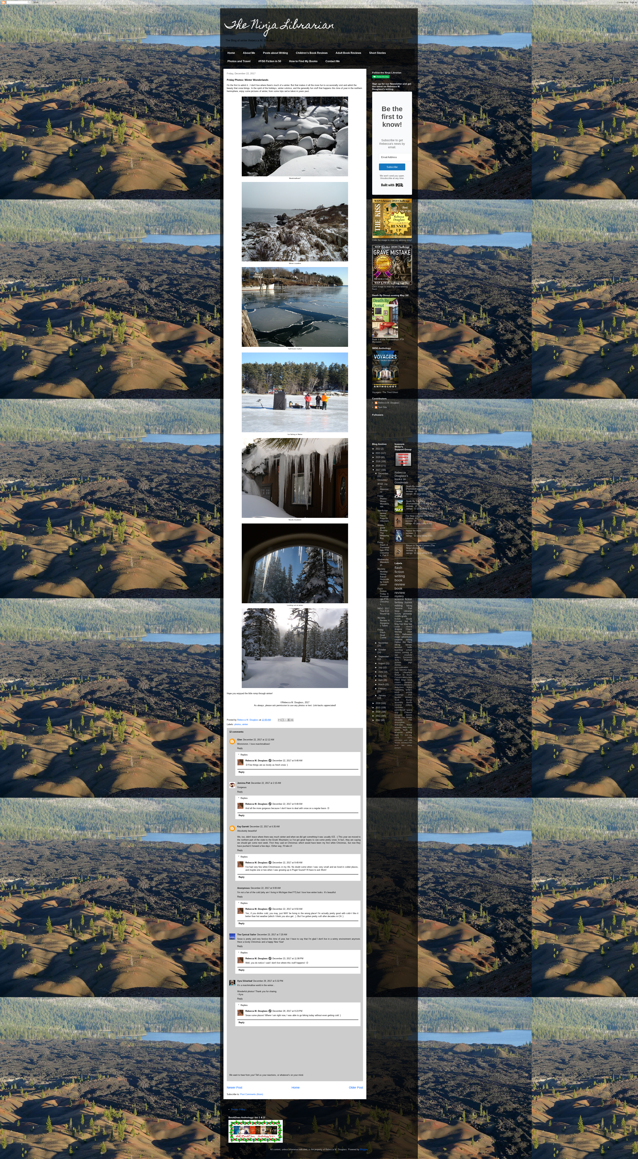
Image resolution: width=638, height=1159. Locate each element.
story (404, 727)
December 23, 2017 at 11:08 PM (287, 958)
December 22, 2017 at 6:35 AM (265, 826)
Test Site (382, 407)
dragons (398, 629)
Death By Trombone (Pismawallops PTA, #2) (417, 502)
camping (408, 682)
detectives (399, 687)
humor (408, 602)
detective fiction (403, 725)
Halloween (407, 634)
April (380, 680)
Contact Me (332, 61)
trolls (409, 647)
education (398, 740)
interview (399, 707)
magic (397, 637)
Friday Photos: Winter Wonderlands (383, 501)
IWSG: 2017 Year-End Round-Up (383, 611)
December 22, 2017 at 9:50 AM (287, 909)
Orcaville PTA (403, 720)
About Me (249, 53)
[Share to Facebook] (289, 720)
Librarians (407, 672)
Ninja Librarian (403, 611)
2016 (378, 703)
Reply (240, 748)
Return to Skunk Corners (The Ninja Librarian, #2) (420, 546)
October (382, 649)
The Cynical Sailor (246, 934)
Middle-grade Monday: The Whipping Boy (383, 531)
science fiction (403, 599)
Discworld (407, 657)
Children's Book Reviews (312, 53)
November (383, 643)
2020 (378, 457)
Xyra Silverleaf (244, 981)
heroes (409, 644)
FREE (397, 680)
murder (398, 665)
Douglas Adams (403, 715)
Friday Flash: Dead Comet (381, 634)
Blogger (363, 1149)
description (400, 722)
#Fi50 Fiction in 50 (269, 61)
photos (237, 724)
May (380, 676)
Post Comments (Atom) (251, 1094)
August (382, 663)
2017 (378, 470)
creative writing (403, 639)
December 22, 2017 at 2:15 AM (266, 783)
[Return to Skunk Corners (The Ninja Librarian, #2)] (400, 550)
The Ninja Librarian (280, 26)
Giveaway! (382, 480)
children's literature (403, 685)
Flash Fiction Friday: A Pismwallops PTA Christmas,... (383, 596)
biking (397, 644)
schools (398, 727)
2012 (378, 720)
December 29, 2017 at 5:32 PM (268, 981)
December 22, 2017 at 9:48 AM (287, 760)
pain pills (408, 740)
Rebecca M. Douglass (256, 760)
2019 (378, 461)
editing (399, 605)
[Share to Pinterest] (292, 720)
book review (400, 582)
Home (231, 53)
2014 (378, 711)
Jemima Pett (243, 783)
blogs (403, 680)
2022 (378, 449)
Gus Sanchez (401, 670)
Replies (244, 754)
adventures (406, 637)
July (380, 667)
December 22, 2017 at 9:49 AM (287, 862)
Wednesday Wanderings (383, 562)
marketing (399, 690)
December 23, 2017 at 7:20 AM (272, 934)
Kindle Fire (400, 717)
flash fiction (399, 570)
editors (409, 705)
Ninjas (409, 717)
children (398, 705)
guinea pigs (403, 662)
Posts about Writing (275, 53)
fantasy (399, 602)
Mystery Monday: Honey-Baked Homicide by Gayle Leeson (383, 577)
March (381, 684)
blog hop (408, 624)
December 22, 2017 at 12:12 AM (258, 739)
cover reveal (403, 626)
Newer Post (234, 1087)
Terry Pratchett (403, 660)
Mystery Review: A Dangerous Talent (383, 622)
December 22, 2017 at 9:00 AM (266, 888)
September (383, 656)
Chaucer (408, 712)
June (381, 672)
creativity (408, 655)
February (382, 688)
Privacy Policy (238, 1109)
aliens (405, 677)
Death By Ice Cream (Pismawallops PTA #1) (417, 487)
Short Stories (377, 53)
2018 (378, 465)
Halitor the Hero (413, 530)
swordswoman (406, 743)
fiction (409, 687)
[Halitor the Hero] (400, 535)
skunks (397, 743)
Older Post (356, 1087)
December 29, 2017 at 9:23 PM (287, 1011)
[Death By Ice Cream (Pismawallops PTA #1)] (400, 491)
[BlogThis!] (282, 720)
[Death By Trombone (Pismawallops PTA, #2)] (400, 506)
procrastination (401, 667)
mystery (399, 596)
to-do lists (399, 745)
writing (400, 576)
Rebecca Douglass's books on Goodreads (401, 477)
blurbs (409, 702)
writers (398, 657)
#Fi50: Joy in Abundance (382, 488)
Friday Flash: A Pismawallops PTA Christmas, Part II (383, 549)
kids (410, 677)
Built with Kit (392, 185)
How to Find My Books (303, 61)
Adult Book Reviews (348, 53)
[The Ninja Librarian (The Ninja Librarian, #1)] (400, 521)
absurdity (399, 702)
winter (245, 724)
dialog (409, 737)
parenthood (400, 710)
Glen (239, 739)
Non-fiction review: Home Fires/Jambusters (383, 515)
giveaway (407, 613)
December (383, 473)
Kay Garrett (243, 826)
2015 (378, 707)
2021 (378, 453)
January (382, 695)
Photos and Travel (238, 61)
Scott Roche (403, 700)
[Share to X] (285, 720)
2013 (378, 716)
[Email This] (279, 720)
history (398, 613)
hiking (409, 605)
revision (398, 647)
